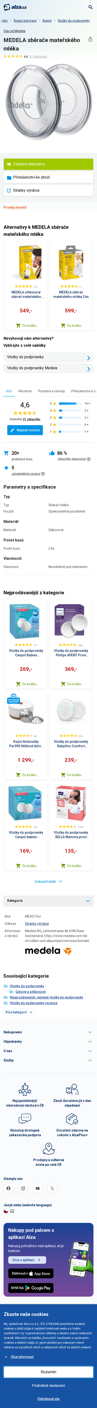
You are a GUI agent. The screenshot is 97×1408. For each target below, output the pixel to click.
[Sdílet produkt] (90, 39)
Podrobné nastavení (48, 1385)
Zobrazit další (45, 881)
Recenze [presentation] (25, 391)
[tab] (9, 391)
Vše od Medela (14, 31)
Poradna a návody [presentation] (51, 391)
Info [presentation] (9, 391)
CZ (12, 1211)
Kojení (47, 21)
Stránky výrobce (26, 190)
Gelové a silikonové (31, 992)
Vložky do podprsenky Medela (32, 368)
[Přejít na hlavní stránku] (15, 7)
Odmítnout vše (48, 1399)
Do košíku (29, 325)
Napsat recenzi (28, 430)
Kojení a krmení (25, 21)
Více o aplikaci (23, 1260)
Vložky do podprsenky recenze (33, 1003)
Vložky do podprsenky (74, 21)
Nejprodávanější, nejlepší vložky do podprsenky (46, 997)
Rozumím (48, 1372)
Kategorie (15, 900)
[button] (48, 1032)
